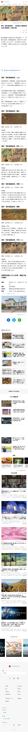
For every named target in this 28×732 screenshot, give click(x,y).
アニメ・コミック (7, 724)
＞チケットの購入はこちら (8, 293)
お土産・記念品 (6, 718)
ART (20, 4)
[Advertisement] (14, 430)
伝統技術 (19, 724)
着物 (14, 724)
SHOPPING (7, 694)
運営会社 (7, 701)
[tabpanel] (14, 648)
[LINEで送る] (26, 32)
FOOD (24, 4)
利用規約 (19, 698)
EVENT (19, 688)
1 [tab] (8, 659)
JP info (18, 694)
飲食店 (4, 712)
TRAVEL (9, 4)
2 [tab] (10, 659)
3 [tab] (13, 659)
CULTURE (14, 4)
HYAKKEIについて (9, 698)
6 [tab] (19, 659)
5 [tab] (17, 659)
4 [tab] (15, 659)
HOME (3, 4)
